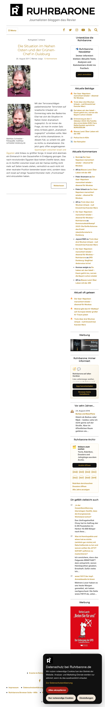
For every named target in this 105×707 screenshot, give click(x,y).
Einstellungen (86, 698)
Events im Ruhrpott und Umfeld (42, 673)
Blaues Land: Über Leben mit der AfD (86, 132)
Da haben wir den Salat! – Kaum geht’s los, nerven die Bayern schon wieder (86, 112)
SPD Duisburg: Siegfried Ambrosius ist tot (84, 260)
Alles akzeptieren (57, 690)
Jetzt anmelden (84, 74)
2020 (87, 478)
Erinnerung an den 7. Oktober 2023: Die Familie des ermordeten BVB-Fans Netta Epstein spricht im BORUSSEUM (85, 123)
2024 (87, 472)
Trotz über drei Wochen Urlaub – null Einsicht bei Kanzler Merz (84, 104)
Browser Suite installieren (84, 393)
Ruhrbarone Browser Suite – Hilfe (23, 692)
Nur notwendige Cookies (60, 698)
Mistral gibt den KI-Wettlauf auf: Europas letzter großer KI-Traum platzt (86, 312)
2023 (93, 472)
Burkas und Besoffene (85, 414)
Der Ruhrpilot (79, 142)
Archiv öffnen (84, 465)
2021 (81, 478)
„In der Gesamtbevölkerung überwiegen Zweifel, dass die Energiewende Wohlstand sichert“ (86, 511)
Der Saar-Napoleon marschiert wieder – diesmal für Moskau (86, 95)
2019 (94, 478)
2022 (75, 478)
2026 (75, 472)
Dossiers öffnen (79, 486)
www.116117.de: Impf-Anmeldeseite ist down (85, 577)
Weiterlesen (59, 185)
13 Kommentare (50, 59)
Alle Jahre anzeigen (81, 489)
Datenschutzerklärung (33, 687)
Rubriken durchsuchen (82, 483)
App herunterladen (84, 386)
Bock (78, 157)
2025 (81, 472)
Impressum (14, 687)
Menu (13, 30)
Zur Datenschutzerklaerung (59, 682)
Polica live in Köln (81, 137)
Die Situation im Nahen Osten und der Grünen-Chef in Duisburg (36, 50)
